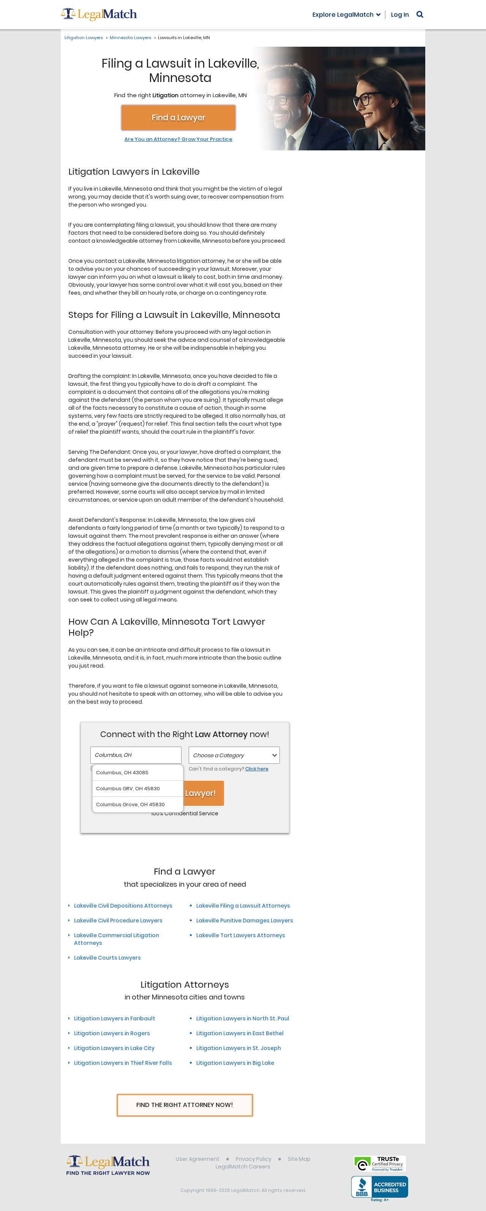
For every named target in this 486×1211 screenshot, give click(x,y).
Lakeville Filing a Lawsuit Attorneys (243, 905)
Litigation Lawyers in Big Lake (235, 1063)
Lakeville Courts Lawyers (107, 958)
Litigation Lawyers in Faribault (114, 1018)
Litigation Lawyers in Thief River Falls (123, 1063)
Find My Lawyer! (185, 793)
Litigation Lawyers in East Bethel (240, 1033)
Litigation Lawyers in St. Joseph (238, 1048)
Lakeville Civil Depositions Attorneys (123, 905)
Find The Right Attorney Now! (184, 1104)
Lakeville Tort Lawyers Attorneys (240, 935)
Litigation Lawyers (84, 38)
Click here (256, 769)
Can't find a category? (228, 769)
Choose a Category (218, 755)
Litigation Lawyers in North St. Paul (242, 1018)
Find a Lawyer (178, 117)
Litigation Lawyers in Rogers (112, 1033)
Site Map (299, 1159)
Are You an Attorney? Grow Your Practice (178, 139)
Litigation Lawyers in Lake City (114, 1048)
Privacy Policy (253, 1159)
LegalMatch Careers (243, 1166)
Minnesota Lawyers (130, 38)
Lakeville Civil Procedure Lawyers (118, 920)
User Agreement (197, 1159)
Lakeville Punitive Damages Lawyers (244, 920)
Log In (400, 14)
